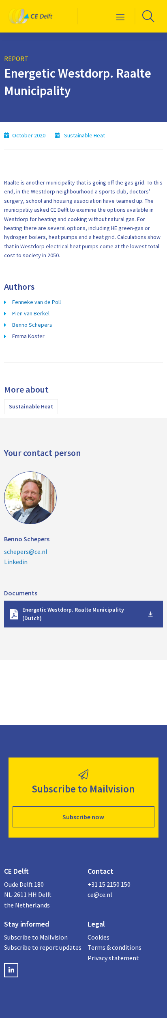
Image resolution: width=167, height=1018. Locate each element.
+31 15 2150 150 (109, 884)
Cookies (98, 937)
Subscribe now (83, 817)
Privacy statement (113, 958)
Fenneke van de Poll (36, 302)
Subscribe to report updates (41, 947)
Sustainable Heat (31, 406)
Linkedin (16, 562)
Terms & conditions (114, 947)
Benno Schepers (32, 324)
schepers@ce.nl (25, 551)
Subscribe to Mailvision (36, 937)
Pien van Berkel (30, 313)
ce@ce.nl (100, 894)
